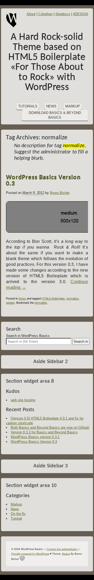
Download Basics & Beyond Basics (55, 115)
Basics (66, 553)
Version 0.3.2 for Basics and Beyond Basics (44, 432)
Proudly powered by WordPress (30, 553)
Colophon (45, 14)
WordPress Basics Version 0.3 (43, 180)
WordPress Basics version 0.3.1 (35, 437)
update (10, 302)
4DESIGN (80, 14)
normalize (72, 298)
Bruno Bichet (59, 193)
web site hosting (23, 400)
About (31, 14)
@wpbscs (62, 14)
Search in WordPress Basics (28, 336)
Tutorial (16, 518)
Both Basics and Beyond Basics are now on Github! (50, 427)
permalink (41, 302)
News (51, 106)
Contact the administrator (62, 549)
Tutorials (27, 106)
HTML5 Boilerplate (53, 298)
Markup (72, 106)
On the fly (18, 514)
